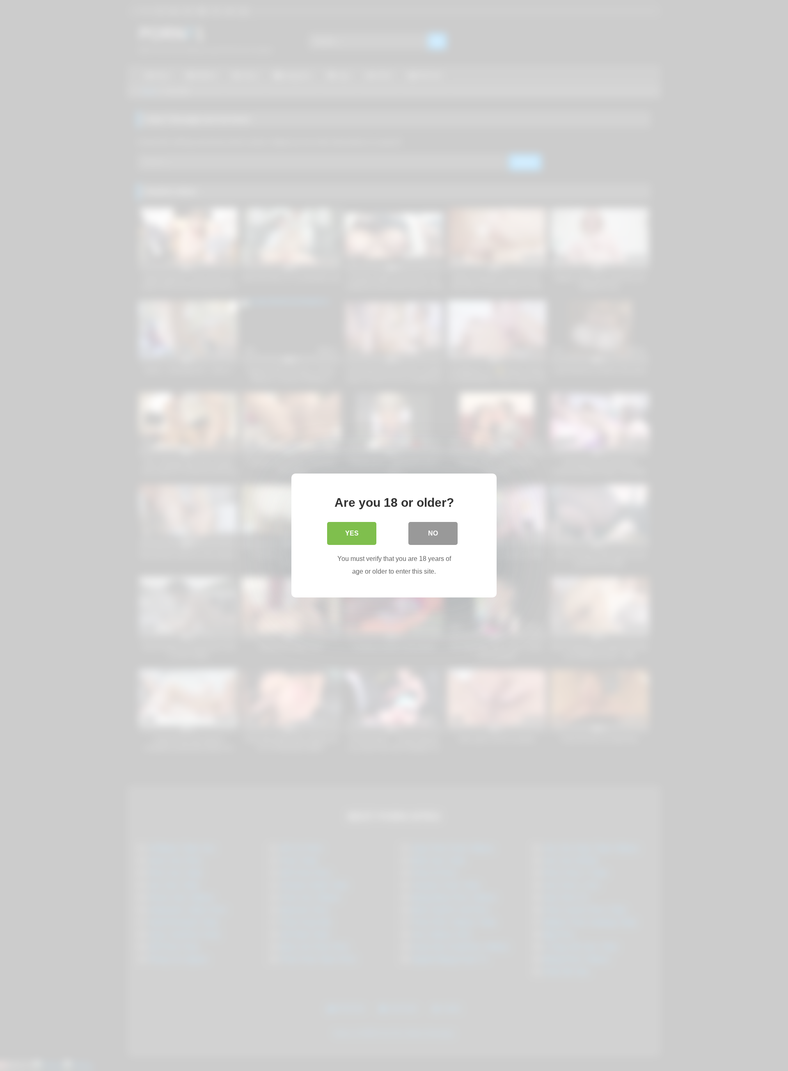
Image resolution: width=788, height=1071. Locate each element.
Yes (352, 533)
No (433, 533)
